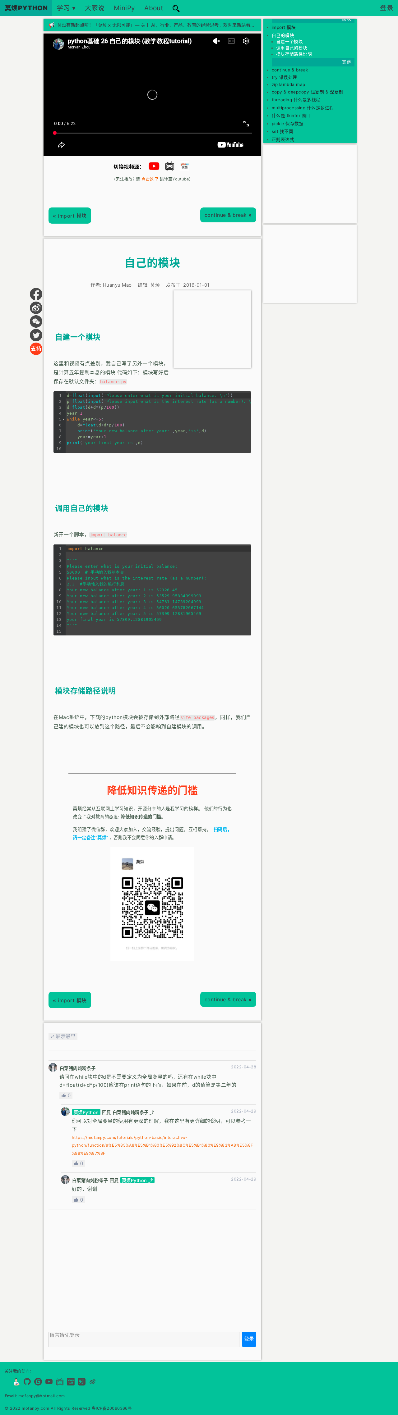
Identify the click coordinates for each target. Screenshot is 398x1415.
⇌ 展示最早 (63, 1036)
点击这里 (149, 179)
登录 (386, 8)
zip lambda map (288, 84)
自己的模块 (283, 35)
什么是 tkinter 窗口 (291, 115)
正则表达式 (283, 139)
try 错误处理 (284, 77)
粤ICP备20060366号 (112, 1408)
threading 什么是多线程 (296, 99)
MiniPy (124, 8)
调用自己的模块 (292, 47)
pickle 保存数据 (287, 123)
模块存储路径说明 (294, 54)
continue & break (228, 215)
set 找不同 (282, 131)
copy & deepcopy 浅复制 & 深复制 (307, 91)
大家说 (95, 8)
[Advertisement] (212, 329)
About (153, 8)
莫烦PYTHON (26, 8)
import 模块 (69, 216)
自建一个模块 (289, 41)
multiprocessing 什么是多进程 (303, 107)
